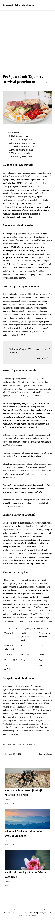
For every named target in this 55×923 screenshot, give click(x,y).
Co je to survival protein (21, 136)
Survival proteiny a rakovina (23, 143)
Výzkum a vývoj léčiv (20, 153)
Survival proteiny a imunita (22, 146)
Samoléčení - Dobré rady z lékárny (18, 5)
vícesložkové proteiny (12, 417)
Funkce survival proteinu (21, 139)
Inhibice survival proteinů (22, 150)
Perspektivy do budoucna (22, 156)
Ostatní (49, 754)
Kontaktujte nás (29, 744)
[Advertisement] (27, 38)
